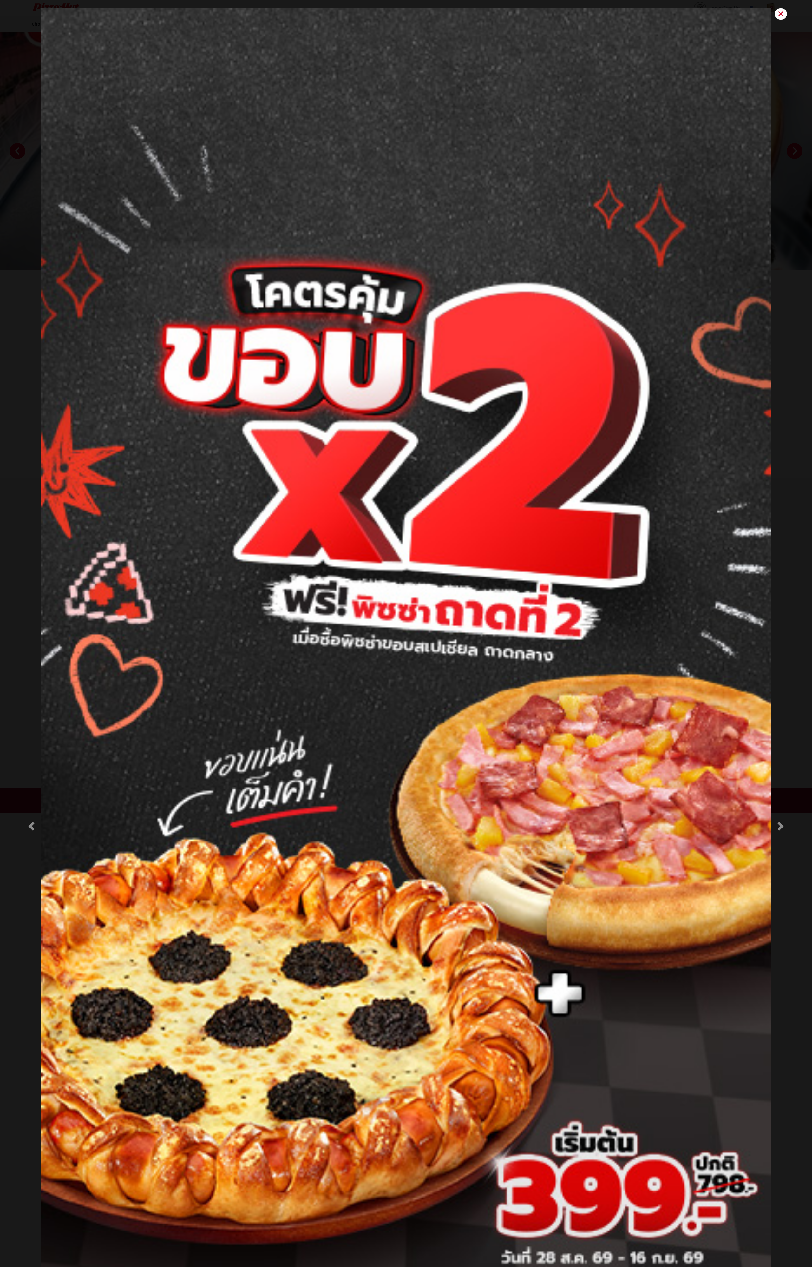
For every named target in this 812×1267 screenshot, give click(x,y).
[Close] (781, 14)
